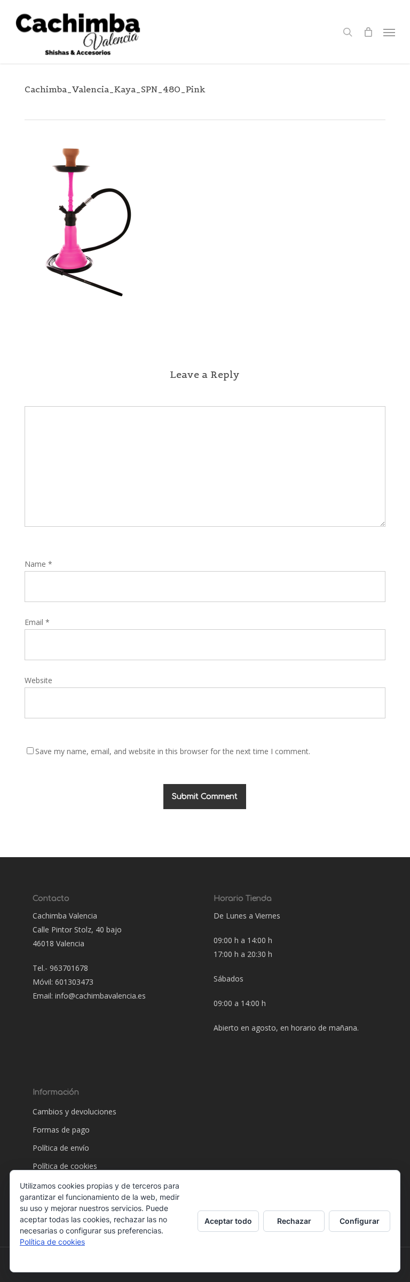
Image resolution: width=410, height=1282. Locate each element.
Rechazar (294, 1220)
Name (38, 564)
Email (37, 622)
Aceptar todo (228, 1220)
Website (38, 680)
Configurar (360, 1220)
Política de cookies (65, 1166)
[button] (389, 32)
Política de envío (61, 1148)
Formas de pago (61, 1130)
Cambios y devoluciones (74, 1111)
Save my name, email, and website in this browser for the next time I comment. (172, 751)
